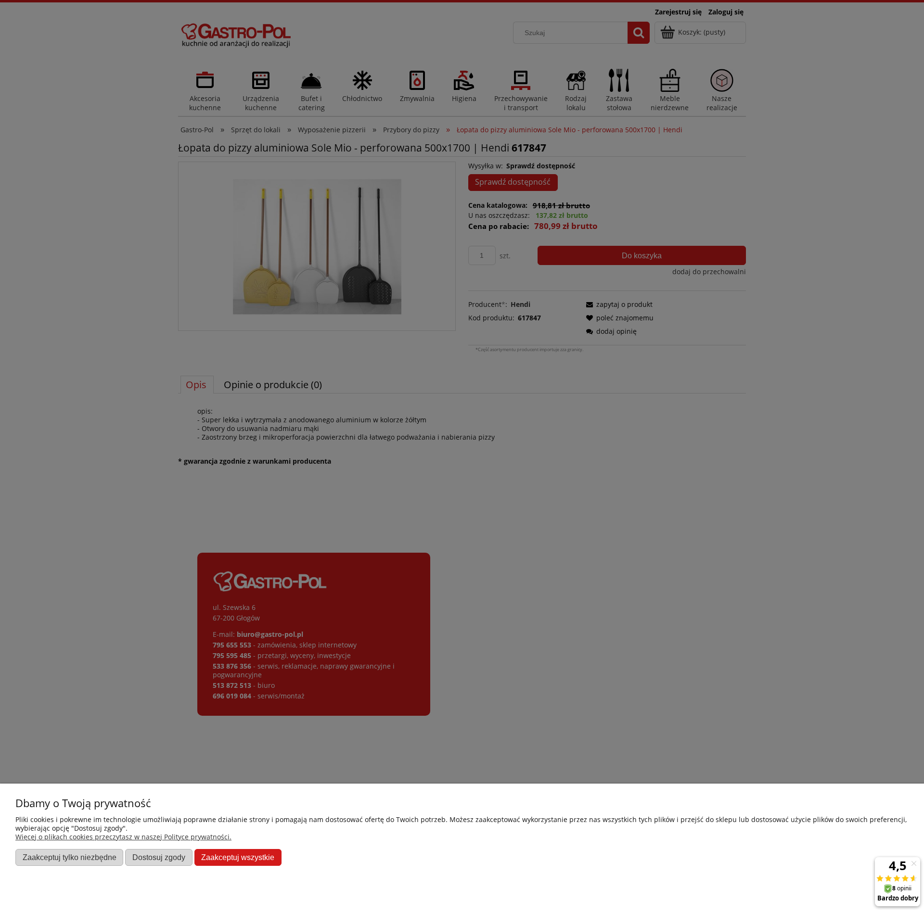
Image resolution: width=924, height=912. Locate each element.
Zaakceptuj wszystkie (237, 857)
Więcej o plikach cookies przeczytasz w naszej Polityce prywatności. (123, 836)
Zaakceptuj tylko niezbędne (69, 857)
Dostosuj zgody (158, 857)
